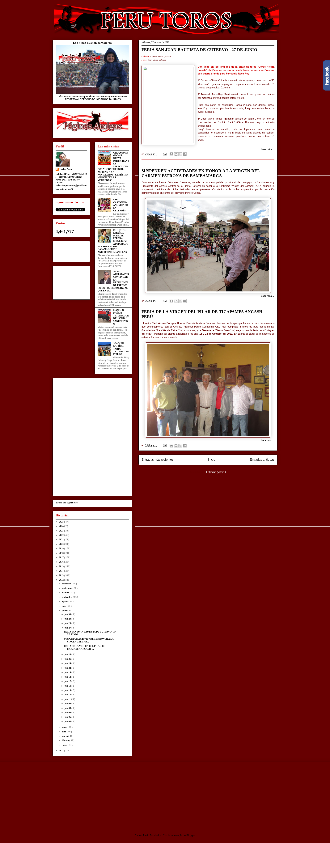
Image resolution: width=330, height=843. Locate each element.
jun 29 (68, 618)
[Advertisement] (84, 794)
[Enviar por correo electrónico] (171, 154)
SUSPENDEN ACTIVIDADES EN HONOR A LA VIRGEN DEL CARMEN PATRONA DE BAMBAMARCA (201, 173)
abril (64, 731)
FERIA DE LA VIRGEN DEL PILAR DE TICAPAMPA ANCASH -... (84, 647)
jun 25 (68, 659)
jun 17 (68, 681)
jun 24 (68, 663)
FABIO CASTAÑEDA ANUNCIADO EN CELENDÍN (120, 205)
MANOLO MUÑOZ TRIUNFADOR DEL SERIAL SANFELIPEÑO (121, 317)
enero (65, 745)
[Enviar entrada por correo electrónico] (164, 154)
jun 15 (68, 690)
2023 (61, 530)
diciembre (67, 583)
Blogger (190, 835)
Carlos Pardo (65, 169)
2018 (61, 553)
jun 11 (68, 699)
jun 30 (68, 614)
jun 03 (68, 721)
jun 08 (68, 708)
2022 (61, 535)
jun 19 (68, 672)
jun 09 (68, 703)
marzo (65, 736)
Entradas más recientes (157, 459)
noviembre (67, 588)
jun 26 (68, 654)
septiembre (67, 597)
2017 (61, 557)
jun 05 (68, 717)
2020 (61, 544)
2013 (61, 575)
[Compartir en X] (180, 154)
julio (64, 606)
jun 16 (68, 685)
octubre (66, 592)
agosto (65, 601)
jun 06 (68, 712)
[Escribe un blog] (176, 154)
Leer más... (267, 149)
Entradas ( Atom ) (216, 472)
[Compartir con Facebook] (185, 154)
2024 (61, 526)
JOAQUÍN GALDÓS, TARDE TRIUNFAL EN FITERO (121, 349)
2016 (61, 562)
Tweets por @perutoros (67, 502)
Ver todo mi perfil (64, 189)
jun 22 (68, 668)
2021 (61, 539)
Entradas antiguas (262, 459)
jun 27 (68, 627)
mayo (65, 727)
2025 (61, 521)
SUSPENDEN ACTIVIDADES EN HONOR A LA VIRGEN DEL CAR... (88, 640)
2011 (61, 750)
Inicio (211, 459)
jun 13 (68, 694)
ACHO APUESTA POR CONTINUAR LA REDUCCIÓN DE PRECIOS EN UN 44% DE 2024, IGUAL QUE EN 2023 (113, 281)
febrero (65, 740)
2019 (61, 548)
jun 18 (68, 677)
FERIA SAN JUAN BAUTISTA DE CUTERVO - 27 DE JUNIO (199, 49)
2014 (61, 571)
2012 (61, 579)
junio (64, 610)
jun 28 (68, 623)
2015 (61, 566)
